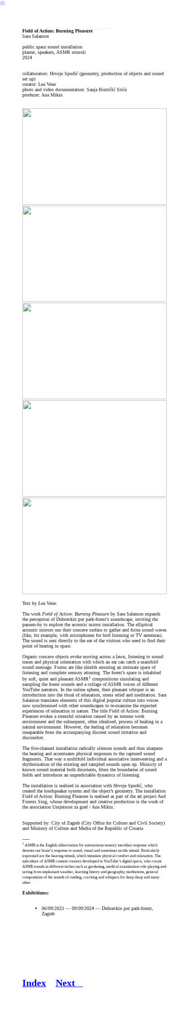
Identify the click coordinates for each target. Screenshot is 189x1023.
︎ (2, 3)
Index (34, 982)
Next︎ (69, 982)
